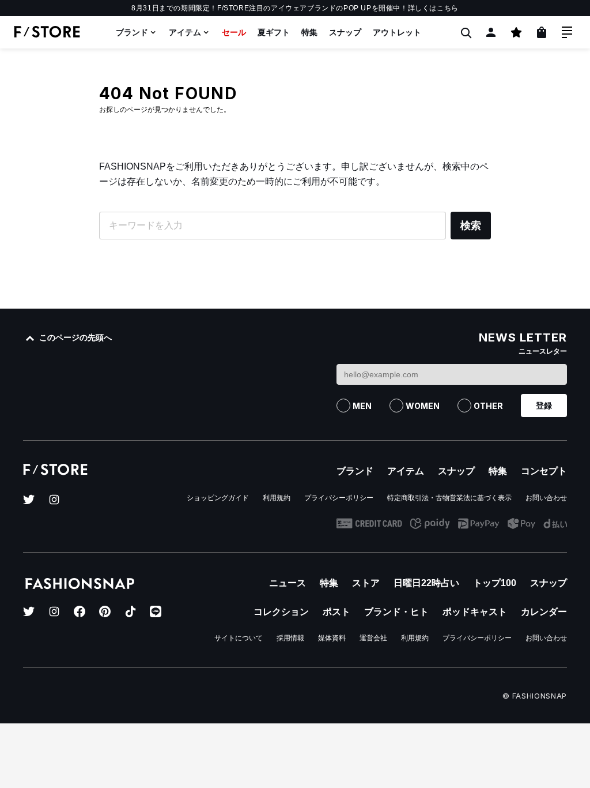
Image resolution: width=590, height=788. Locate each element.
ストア (366, 583)
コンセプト (544, 471)
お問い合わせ (546, 498)
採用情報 (290, 638)
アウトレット (397, 32)
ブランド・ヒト (396, 612)
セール (234, 32)
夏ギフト (274, 32)
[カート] (541, 32)
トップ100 (494, 583)
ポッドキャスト (474, 612)
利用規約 (276, 498)
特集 (309, 32)
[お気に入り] (516, 32)
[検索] (465, 32)
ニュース (287, 583)
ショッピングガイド (218, 498)
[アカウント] (491, 32)
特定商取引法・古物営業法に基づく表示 (449, 498)
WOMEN (423, 406)
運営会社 (373, 638)
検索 (470, 225)
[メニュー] (567, 32)
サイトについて (238, 638)
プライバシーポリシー (338, 498)
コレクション (281, 612)
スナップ (345, 32)
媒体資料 (332, 638)
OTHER (488, 406)
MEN (362, 406)
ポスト (336, 612)
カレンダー (544, 612)
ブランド (132, 32)
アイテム (185, 32)
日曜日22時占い (426, 583)
